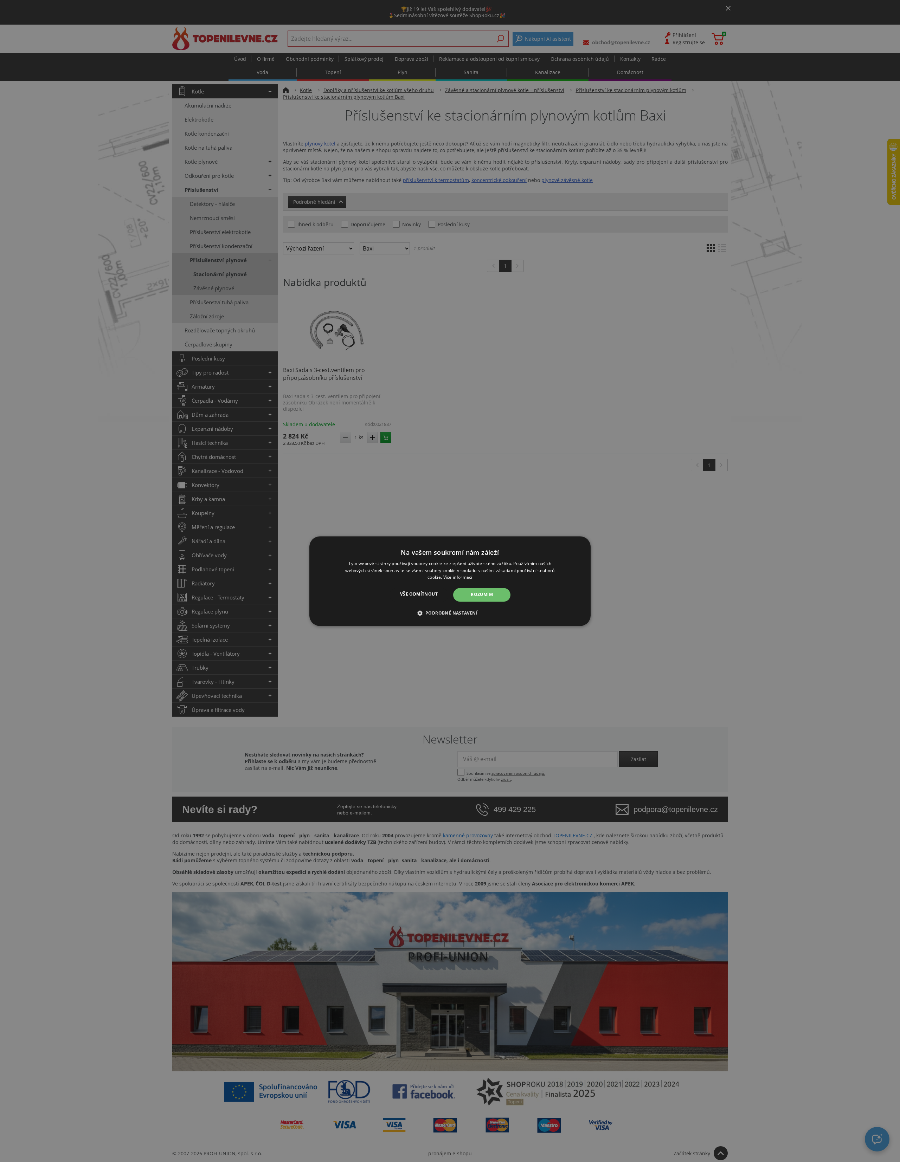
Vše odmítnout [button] (419, 594)
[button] (450, 613)
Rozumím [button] (482, 595)
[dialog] (450, 581)
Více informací (457, 577)
